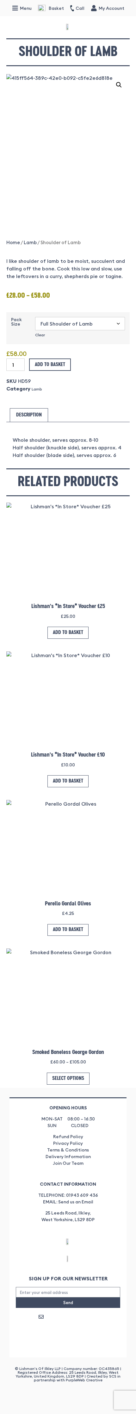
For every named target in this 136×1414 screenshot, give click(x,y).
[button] (119, 85)
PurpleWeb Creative (84, 1380)
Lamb (30, 242)
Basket (56, 8)
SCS (112, 1376)
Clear (40, 335)
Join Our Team (68, 1163)
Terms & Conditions (68, 1150)
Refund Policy (68, 1136)
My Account (111, 8)
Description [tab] (29, 415)
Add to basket (50, 364)
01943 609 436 (82, 1195)
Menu (26, 8)
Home (13, 242)
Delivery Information (68, 1156)
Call (80, 8)
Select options (68, 1078)
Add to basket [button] (68, 632)
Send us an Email (75, 1202)
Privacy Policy (68, 1143)
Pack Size (16, 322)
